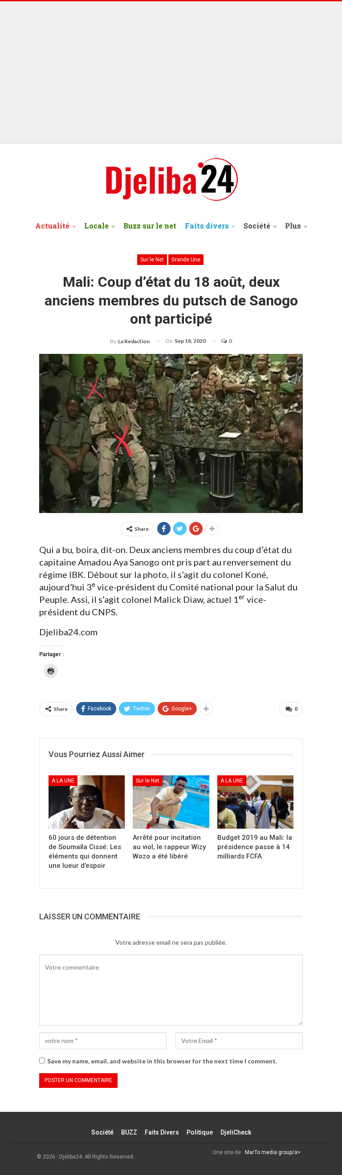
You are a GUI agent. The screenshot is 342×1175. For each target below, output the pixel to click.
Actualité (52, 225)
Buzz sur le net (149, 225)
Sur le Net (152, 260)
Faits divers (207, 225)
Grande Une (185, 260)
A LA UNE (63, 781)
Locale (96, 225)
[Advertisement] (171, 72)
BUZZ (129, 1132)
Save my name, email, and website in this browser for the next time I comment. (162, 1061)
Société (257, 225)
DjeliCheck (235, 1132)
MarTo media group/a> (273, 1152)
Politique (200, 1132)
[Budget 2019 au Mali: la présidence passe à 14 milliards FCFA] (255, 802)
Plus (293, 225)
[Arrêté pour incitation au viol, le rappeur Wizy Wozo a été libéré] (171, 802)
